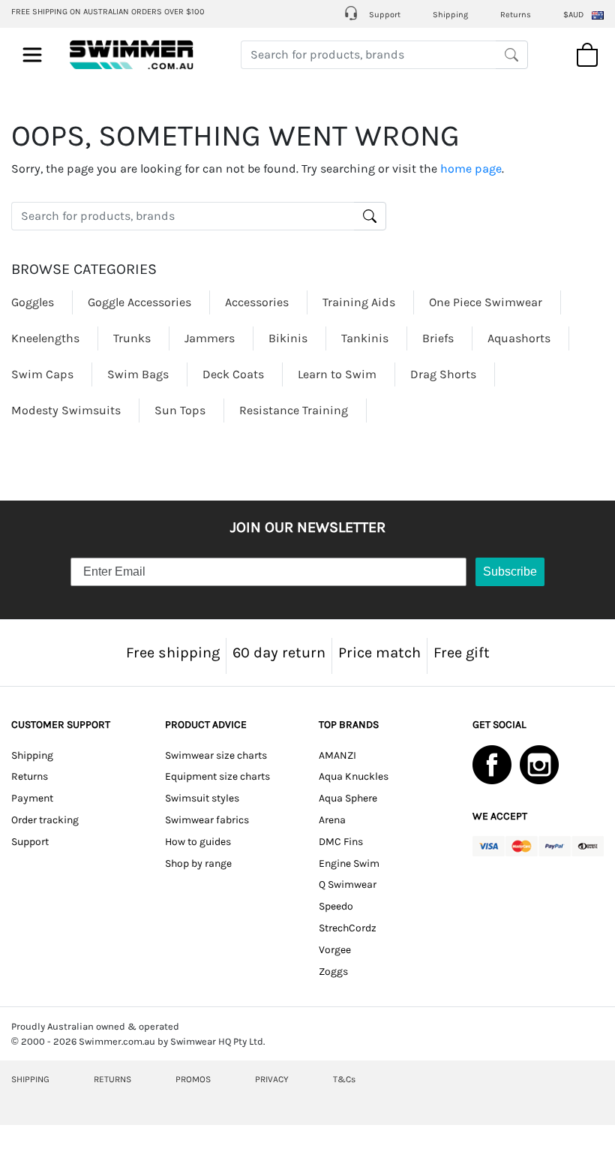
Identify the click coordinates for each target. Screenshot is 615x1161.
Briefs (438, 338)
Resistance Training (293, 410)
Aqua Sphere (348, 798)
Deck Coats (233, 374)
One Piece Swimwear (485, 302)
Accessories (257, 302)
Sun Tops (180, 410)
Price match (379, 652)
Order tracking (45, 820)
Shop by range (198, 863)
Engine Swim (349, 863)
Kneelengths (45, 338)
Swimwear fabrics (207, 820)
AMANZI (337, 755)
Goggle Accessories (139, 302)
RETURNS (112, 1079)
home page (471, 168)
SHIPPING (30, 1079)
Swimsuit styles (202, 798)
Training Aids (358, 302)
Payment (32, 798)
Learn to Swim (337, 374)
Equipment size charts (217, 776)
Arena (332, 820)
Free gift (462, 652)
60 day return (279, 652)
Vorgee (335, 949)
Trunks (132, 338)
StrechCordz (347, 928)
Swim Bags (138, 374)
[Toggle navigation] (32, 55)
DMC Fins (341, 841)
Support (383, 15)
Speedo (336, 906)
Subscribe (510, 571)
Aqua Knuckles (353, 776)
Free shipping (173, 652)
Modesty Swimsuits (66, 410)
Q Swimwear (347, 884)
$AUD (573, 15)
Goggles (32, 302)
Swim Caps (42, 374)
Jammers (209, 338)
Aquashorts (519, 338)
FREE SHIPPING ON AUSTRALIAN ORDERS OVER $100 (108, 12)
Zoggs (333, 971)
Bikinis (288, 338)
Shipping (450, 15)
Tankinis (364, 338)
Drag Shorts (443, 374)
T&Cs (344, 1079)
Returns (515, 15)
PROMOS (193, 1079)
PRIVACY (272, 1079)
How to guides (198, 841)
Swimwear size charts (216, 755)
